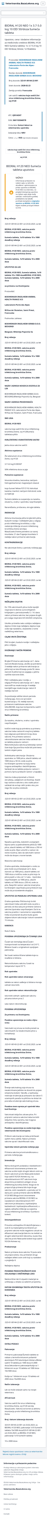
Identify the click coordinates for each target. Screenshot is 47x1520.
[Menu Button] (23, 13)
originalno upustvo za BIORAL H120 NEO (28, 202)
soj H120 (23, 157)
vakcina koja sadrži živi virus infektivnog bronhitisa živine (24, 151)
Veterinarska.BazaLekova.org (22, 3)
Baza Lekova (8, 1494)
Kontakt (6, 1514)
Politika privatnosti (11, 1499)
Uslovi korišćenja (10, 1504)
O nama (7, 1509)
